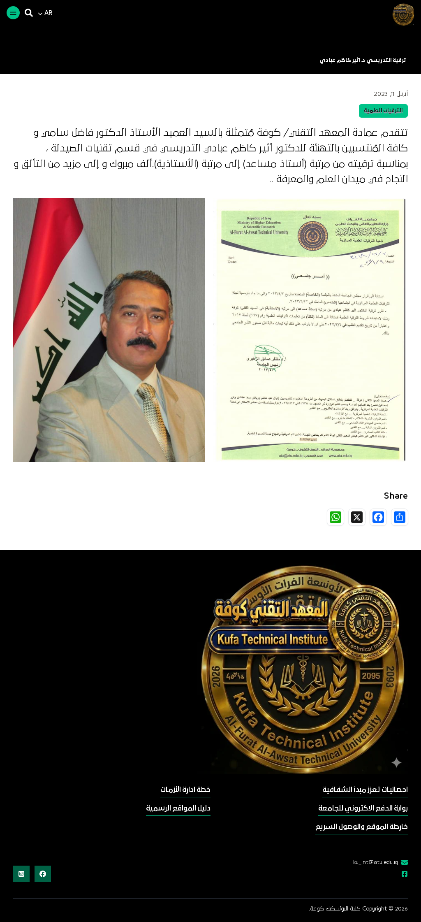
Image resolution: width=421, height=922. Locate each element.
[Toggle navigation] (13, 12)
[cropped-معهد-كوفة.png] (402, 14)
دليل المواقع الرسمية (178, 808)
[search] (29, 13)
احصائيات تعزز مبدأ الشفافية (365, 790)
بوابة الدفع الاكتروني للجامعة (363, 808)
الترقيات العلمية (383, 110)
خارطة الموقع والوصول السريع (361, 827)
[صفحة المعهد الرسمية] (403, 875)
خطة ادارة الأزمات (185, 790)
